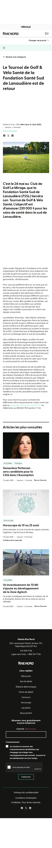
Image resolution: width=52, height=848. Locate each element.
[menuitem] (39, 40)
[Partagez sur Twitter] (8, 135)
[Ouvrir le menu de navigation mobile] (47, 33)
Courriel (26, 729)
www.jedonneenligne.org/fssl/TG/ (25, 405)
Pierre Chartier (10, 131)
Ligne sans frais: (26, 654)
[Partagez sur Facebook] (4, 135)
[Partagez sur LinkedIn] (12, 135)
